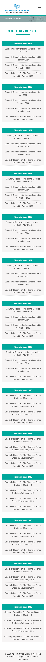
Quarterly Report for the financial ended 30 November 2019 (23, 326)
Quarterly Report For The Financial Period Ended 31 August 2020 (23, 291)
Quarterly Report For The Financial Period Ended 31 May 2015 (23, 527)
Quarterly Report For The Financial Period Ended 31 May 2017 (23, 440)
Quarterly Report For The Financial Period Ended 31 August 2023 (23, 161)
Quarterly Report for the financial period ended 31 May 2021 (23, 267)
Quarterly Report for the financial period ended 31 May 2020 (23, 310)
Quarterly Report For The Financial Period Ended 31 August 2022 (23, 204)
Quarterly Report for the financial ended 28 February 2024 (23, 145)
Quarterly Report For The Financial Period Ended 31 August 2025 (23, 74)
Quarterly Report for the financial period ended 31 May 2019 (23, 353)
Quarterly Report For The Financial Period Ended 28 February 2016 (23, 491)
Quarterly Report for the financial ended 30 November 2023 (23, 153)
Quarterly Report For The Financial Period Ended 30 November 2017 (23, 413)
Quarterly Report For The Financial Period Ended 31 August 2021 (23, 248)
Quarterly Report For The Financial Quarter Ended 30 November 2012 (23, 629)
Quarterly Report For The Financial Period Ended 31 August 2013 (23, 594)
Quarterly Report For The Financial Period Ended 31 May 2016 (23, 483)
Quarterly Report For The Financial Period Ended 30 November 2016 (23, 456)
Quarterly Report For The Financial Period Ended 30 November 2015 (23, 500)
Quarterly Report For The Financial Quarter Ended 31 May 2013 (23, 613)
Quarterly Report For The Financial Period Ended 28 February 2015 (23, 535)
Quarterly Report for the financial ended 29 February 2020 (23, 318)
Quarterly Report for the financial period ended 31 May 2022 (23, 223)
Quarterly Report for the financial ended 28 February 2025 (23, 101)
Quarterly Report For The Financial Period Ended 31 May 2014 (23, 570)
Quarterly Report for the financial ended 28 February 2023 (23, 188)
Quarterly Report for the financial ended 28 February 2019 (23, 361)
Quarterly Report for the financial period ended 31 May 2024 (23, 137)
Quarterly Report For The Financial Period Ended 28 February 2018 (23, 405)
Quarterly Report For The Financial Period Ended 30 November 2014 (23, 543)
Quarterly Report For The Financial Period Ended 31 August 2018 (23, 378)
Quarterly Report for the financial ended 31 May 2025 (23, 93)
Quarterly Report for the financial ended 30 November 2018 (23, 370)
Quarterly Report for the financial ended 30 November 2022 (23, 196)
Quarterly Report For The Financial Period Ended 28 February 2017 (23, 448)
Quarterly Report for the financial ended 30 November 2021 (23, 240)
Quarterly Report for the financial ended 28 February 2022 (23, 231)
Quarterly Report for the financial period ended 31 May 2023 (23, 180)
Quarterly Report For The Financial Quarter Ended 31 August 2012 (23, 638)
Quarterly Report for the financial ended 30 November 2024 (23, 110)
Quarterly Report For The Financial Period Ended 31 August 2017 (23, 421)
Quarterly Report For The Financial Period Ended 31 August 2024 (23, 118)
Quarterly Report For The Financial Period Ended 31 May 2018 (23, 397)
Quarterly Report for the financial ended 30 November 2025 (23, 66)
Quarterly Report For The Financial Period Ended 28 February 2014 (23, 578)
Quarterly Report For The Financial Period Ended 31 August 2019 (23, 334)
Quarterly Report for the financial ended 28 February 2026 (23, 58)
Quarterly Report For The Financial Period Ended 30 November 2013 (23, 586)
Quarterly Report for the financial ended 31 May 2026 (23, 50)
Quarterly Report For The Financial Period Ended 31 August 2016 (23, 464)
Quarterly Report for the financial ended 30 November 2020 (23, 283)
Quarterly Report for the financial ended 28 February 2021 (23, 275)
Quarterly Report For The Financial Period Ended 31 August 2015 (23, 508)
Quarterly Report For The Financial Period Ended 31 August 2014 (23, 551)
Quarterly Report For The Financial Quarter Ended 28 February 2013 (23, 621)
